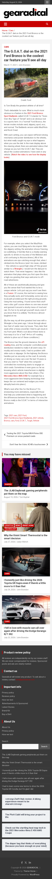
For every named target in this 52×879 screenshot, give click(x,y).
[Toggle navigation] (5, 24)
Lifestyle (9, 525)
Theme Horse (29, 871)
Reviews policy (8, 696)
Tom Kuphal (24, 497)
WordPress (34, 874)
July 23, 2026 (9, 637)
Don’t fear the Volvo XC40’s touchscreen (27, 444)
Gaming (8, 484)
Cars (6, 47)
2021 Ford (22, 415)
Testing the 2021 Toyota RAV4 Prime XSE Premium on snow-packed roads (25, 434)
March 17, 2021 (10, 65)
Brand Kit (6, 710)
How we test (7, 700)
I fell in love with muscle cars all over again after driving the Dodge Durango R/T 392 (25, 631)
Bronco (7, 421)
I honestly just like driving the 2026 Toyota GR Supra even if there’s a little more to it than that (25, 583)
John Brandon (24, 65)
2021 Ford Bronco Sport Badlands (18, 418)
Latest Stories (8, 707)
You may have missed (17, 454)
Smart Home (27, 525)
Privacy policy (8, 692)
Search (5, 741)
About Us (6, 727)
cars (12, 421)
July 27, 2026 (9, 542)
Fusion (10, 293)
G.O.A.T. (23, 421)
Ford (17, 421)
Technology (10, 529)
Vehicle (36, 421)
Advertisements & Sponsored (15, 703)
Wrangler (18, 269)
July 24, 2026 (9, 590)
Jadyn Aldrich (22, 542)
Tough (29, 421)
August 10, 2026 (11, 497)
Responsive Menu (47, 2)
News (17, 525)
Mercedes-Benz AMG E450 (15, 376)
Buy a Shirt (6, 714)
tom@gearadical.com (25, 679)
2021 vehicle (38, 418)
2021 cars (13, 415)
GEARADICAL (33, 867)
